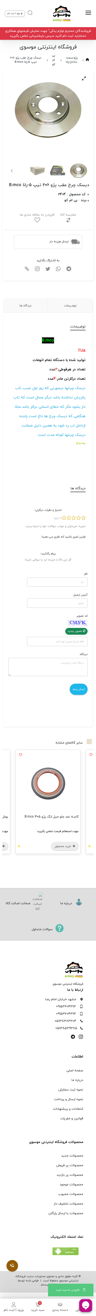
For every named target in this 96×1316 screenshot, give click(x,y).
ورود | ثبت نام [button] (13, 13)
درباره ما (77, 1080)
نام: (86, 574)
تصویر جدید (75, 631)
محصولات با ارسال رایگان (65, 1213)
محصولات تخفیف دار (68, 1204)
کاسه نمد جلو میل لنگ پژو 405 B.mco (52, 817)
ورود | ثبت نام (14, 1310)
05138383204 (65, 1021)
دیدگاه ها (25, 305)
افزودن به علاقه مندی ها (37, 215)
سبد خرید (38, 1310)
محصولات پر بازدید (70, 1175)
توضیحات (70, 305)
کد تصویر (82, 616)
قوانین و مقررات (71, 1118)
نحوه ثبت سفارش (70, 1089)
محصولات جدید (72, 1156)
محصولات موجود (71, 1184)
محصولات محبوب (70, 1194)
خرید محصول (63, 846)
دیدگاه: (83, 654)
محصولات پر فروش (69, 1165)
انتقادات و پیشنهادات (68, 1109)
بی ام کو (53, 59)
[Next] (12, 170)
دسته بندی (60, 1310)
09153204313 (66, 1006)
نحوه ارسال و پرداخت (68, 1099)
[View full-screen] (84, 78)
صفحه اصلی (74, 1070)
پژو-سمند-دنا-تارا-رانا (71, 60)
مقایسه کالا (68, 215)
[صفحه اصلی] (60, 13)
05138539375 (66, 1028)
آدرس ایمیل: (80, 595)
